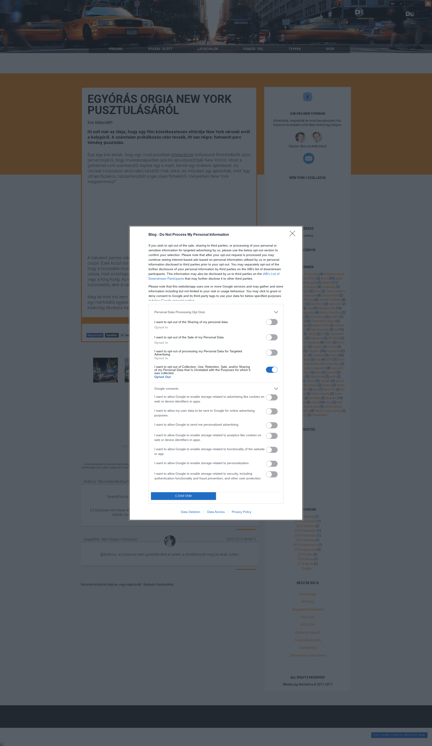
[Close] (294, 235)
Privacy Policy (241, 512)
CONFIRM (183, 496)
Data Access (216, 512)
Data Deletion (190, 512)
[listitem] (216, 312)
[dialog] (216, 373)
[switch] (272, 322)
